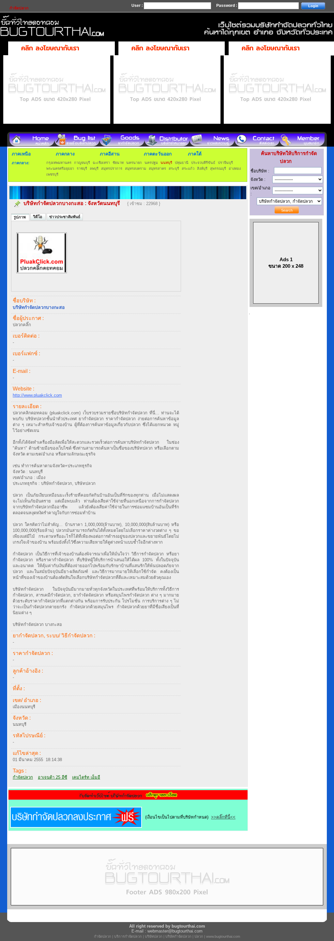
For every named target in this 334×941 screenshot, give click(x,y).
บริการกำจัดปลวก (128, 936)
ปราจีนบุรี (225, 163)
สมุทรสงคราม (135, 168)
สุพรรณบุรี (218, 168)
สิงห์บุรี (202, 168)
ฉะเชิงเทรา (101, 163)
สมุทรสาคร (157, 168)
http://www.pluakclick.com (37, 395)
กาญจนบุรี (82, 163)
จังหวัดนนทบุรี (104, 203)
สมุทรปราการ (111, 168)
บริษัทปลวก (153, 936)
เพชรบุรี (52, 174)
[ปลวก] (41, 276)
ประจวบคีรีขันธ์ (203, 163)
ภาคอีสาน (110, 153)
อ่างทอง (235, 168)
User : (137, 5)
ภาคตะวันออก (158, 153)
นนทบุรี (166, 163)
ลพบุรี (94, 168)
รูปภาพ (20, 217)
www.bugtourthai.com (223, 936)
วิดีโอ (38, 217)
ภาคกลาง (65, 153)
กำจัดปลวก (23, 777)
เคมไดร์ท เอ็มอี (86, 777)
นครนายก (134, 163)
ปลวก (198, 936)
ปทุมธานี (182, 163)
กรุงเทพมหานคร (58, 163)
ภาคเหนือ (21, 153)
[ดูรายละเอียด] (128, 797)
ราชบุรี (82, 168)
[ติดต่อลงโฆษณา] (167, 907)
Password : (227, 5)
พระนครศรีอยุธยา (60, 168)
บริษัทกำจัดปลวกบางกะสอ (53, 203)
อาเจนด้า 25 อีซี (52, 777)
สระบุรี (174, 168)
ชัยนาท (118, 163)
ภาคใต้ (195, 153)
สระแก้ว (188, 168)
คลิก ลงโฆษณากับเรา (50, 48)
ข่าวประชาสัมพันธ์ (64, 217)
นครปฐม (151, 163)
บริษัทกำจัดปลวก (178, 936)
